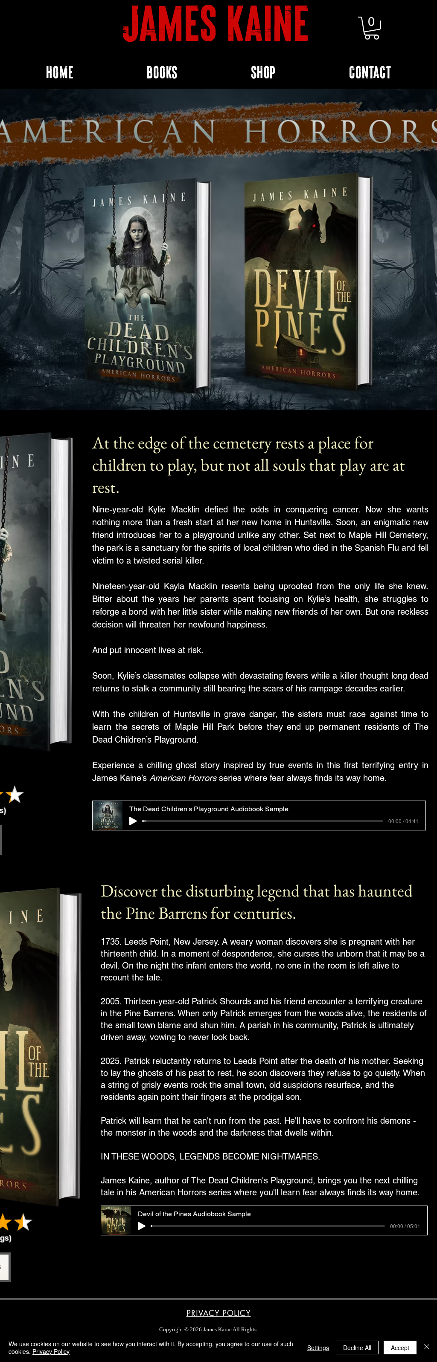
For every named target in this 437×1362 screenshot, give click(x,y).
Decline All (357, 1347)
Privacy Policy (51, 1351)
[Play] (133, 821)
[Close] (427, 1347)
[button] (371, 28)
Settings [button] (318, 1347)
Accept (400, 1347)
